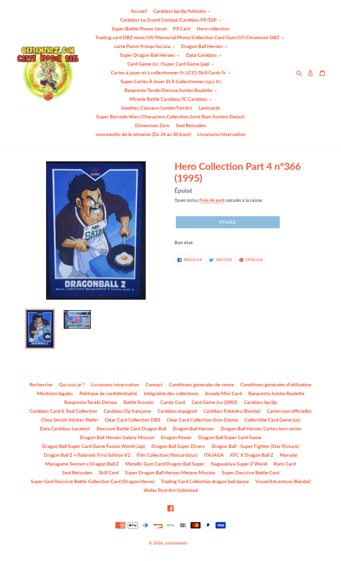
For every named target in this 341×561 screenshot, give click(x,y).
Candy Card (172, 402)
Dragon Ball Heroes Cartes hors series (261, 428)
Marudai (289, 455)
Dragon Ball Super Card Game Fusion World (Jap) (93, 446)
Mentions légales (55, 393)
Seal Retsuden (77, 472)
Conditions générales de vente (201, 384)
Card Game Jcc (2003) (214, 402)
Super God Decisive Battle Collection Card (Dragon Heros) (93, 481)
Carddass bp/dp (260, 402)
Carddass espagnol (177, 411)
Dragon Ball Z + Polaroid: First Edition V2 (87, 455)
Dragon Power (176, 437)
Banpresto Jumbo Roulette (276, 393)
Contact (154, 384)
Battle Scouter (138, 402)
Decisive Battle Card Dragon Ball (131, 428)
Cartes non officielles (289, 411)
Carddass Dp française (127, 411)
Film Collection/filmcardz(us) (167, 455)
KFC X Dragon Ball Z (251, 455)
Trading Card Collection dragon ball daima (205, 481)
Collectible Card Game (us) (272, 420)
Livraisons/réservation (115, 384)
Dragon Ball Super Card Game (229, 437)
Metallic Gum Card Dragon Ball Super (164, 464)
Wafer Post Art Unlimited (171, 490)
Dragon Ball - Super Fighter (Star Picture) (255, 446)
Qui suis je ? (71, 384)
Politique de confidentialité (108, 393)
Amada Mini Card (223, 393)
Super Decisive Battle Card (250, 472)
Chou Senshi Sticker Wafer (69, 420)
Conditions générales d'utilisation (275, 384)
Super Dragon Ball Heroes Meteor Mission (170, 472)
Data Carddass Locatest (65, 428)
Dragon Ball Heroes (193, 428)
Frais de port (211, 200)
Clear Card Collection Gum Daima (202, 420)
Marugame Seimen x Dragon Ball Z (82, 464)
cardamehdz (176, 542)
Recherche (41, 384)
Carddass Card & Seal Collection (63, 411)
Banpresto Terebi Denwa (90, 402)
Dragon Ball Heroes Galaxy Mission (117, 437)
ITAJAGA (214, 455)
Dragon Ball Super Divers (178, 446)
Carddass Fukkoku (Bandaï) (232, 411)
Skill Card (109, 472)
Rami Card (285, 464)
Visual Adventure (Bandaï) (283, 481)
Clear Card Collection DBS (132, 420)
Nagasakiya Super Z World (239, 464)
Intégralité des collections (171, 393)
